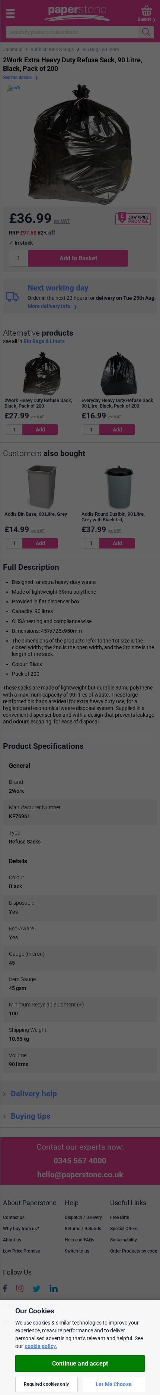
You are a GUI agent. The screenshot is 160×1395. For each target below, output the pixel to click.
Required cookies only (46, 1384)
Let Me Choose (114, 1384)
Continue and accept (80, 1363)
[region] (80, 1347)
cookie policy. (41, 1346)
